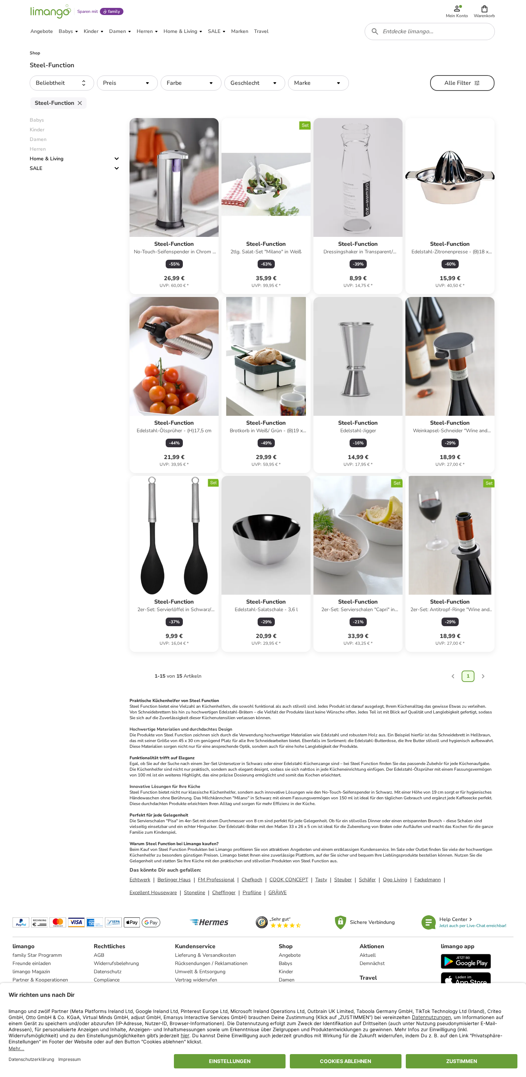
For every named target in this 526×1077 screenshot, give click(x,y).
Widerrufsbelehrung (116, 963)
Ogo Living (395, 879)
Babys (285, 963)
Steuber (343, 879)
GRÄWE (277, 892)
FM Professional (216, 879)
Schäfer (367, 879)
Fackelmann (427, 879)
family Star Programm (37, 955)
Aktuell (368, 955)
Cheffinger (223, 892)
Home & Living (46, 158)
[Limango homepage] (50, 11)
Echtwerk (140, 879)
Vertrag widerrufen (196, 979)
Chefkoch (252, 879)
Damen (286, 979)
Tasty (321, 879)
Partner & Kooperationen (40, 979)
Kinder (286, 971)
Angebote (290, 955)
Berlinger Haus (174, 879)
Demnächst (372, 963)
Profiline (252, 892)
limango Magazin (31, 971)
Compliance (107, 979)
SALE (36, 168)
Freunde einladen (32, 963)
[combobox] (429, 31)
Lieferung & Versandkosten (205, 955)
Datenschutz (107, 971)
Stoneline (194, 892)
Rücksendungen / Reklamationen (211, 963)
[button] (484, 11)
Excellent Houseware (153, 892)
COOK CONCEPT (288, 879)
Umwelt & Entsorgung (200, 971)
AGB (99, 955)
